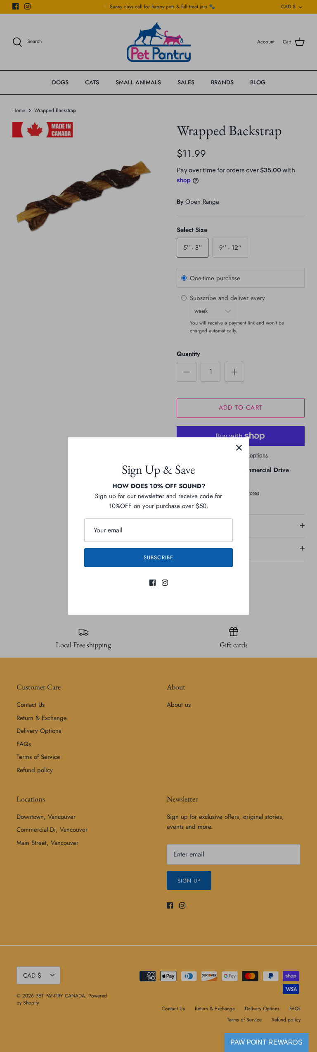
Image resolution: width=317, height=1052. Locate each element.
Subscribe (158, 557)
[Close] (239, 448)
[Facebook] (152, 583)
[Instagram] (165, 583)
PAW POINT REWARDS (266, 1042)
